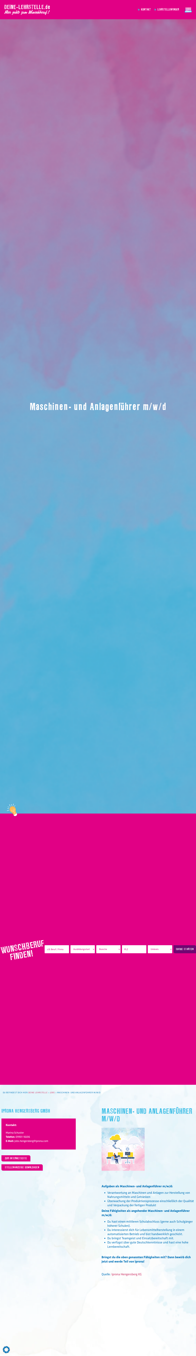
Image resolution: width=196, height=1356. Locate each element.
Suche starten (185, 949)
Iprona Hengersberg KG (126, 1274)
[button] (6, 1349)
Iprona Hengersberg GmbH (25, 1111)
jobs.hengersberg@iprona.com (31, 1141)
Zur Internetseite (16, 1158)
